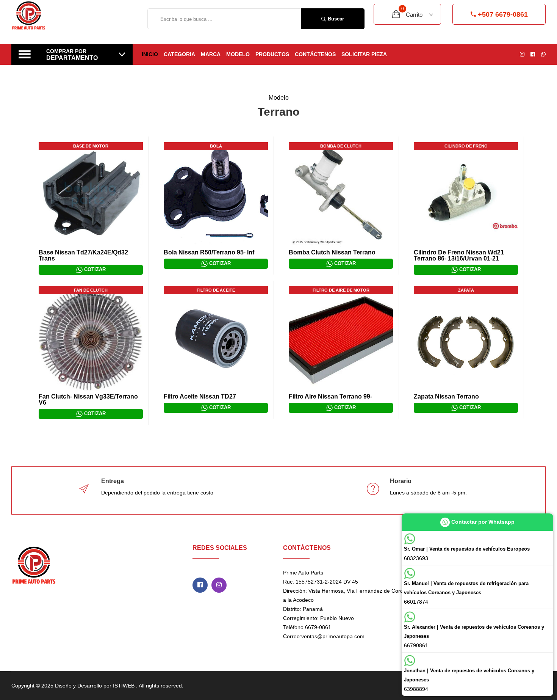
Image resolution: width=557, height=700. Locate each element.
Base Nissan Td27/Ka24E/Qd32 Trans (83, 255)
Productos (272, 54)
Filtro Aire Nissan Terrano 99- (330, 396)
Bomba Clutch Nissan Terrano (332, 252)
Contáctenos (315, 54)
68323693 (467, 553)
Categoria (179, 54)
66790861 (474, 636)
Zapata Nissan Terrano (446, 396)
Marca (211, 54)
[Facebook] (200, 585)
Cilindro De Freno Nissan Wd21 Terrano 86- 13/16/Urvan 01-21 (459, 255)
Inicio (150, 54)
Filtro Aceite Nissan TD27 (200, 396)
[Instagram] (219, 585)
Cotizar (94, 269)
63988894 (469, 680)
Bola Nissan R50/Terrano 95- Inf (209, 252)
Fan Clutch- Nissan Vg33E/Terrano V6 (88, 399)
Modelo (238, 54)
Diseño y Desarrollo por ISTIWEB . (96, 686)
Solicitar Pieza (364, 54)
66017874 (466, 593)
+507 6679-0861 (503, 14)
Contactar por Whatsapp (482, 522)
